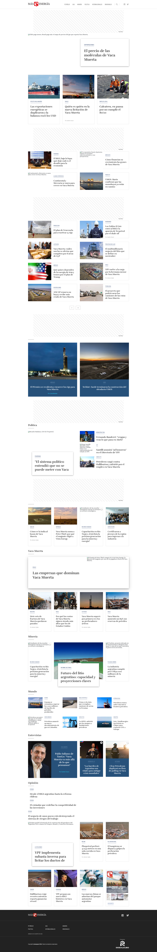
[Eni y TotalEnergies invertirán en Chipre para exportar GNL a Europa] (104, 722)
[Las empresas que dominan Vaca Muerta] (108, 572)
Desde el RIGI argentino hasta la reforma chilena (50, 795)
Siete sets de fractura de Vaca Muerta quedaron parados (38, 620)
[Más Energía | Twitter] (128, 4)
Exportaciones (89, 45)
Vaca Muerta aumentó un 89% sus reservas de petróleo (117, 618)
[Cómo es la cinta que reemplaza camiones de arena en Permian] (70, 702)
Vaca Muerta (64, 747)
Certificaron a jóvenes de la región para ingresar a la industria (117, 535)
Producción (56, 225)
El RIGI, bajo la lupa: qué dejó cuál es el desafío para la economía (63, 162)
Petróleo (67, 4)
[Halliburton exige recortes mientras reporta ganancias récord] (39, 878)
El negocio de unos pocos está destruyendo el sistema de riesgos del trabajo (51, 817)
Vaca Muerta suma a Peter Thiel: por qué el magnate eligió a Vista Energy (65, 535)
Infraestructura (100, 432)
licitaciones (38, 847)
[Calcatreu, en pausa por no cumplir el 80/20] (113, 87)
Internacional (116, 698)
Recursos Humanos (86, 527)
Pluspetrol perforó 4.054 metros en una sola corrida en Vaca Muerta (91, 850)
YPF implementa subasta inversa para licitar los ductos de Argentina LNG (50, 858)
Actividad (84, 611)
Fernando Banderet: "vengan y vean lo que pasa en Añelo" (111, 438)
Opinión (32, 789)
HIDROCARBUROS (48, 717)
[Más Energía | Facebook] (124, 4)
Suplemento (111, 903)
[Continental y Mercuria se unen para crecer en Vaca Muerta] (39, 181)
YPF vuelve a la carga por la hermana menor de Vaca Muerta (115, 272)
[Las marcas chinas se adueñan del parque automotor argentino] (91, 878)
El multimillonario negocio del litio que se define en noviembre (115, 252)
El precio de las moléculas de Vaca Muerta (99, 55)
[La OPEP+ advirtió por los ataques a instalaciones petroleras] (70, 722)
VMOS (104, 382)
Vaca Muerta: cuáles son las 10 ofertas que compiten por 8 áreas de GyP (63, 252)
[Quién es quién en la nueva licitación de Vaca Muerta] (78, 87)
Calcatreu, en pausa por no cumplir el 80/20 (111, 109)
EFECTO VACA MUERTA (36, 101)
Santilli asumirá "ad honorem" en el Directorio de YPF (111, 451)
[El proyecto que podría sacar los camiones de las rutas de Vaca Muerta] (91, 292)
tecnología (108, 286)
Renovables (108, 4)
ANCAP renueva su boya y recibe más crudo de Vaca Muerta (64, 294)
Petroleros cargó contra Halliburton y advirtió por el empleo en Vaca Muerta (110, 464)
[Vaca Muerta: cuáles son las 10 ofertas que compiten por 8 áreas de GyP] (39, 250)
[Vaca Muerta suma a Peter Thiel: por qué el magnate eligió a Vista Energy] (65, 516)
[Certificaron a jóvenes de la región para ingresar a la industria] (117, 516)
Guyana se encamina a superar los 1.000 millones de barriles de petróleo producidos (51, 707)
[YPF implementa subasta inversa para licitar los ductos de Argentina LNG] (52, 840)
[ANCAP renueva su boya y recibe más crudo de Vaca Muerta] (39, 292)
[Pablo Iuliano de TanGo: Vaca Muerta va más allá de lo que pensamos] (39, 759)
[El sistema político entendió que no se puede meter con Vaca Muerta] (52, 449)
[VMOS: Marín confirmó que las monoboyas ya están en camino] (91, 181)
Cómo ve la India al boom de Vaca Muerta (39, 534)
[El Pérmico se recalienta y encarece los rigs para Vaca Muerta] (52, 361)
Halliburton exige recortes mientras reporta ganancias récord (38, 897)
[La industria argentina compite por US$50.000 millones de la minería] (117, 651)
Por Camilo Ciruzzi (69, 120)
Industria (32, 611)
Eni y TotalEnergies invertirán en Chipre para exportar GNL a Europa (120, 725)
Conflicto (98, 457)
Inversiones (108, 221)
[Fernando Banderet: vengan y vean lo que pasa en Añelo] (87, 436)
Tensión (32, 889)
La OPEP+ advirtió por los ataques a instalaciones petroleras (86, 724)
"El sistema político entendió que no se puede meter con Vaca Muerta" (52, 468)
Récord (83, 841)
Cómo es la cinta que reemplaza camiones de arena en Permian (86, 705)
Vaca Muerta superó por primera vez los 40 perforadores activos (91, 620)
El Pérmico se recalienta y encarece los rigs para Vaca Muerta (52, 388)
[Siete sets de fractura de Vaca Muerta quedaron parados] (39, 600)
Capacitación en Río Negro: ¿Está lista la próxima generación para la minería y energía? (91, 536)
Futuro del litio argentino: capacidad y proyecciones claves (78, 677)
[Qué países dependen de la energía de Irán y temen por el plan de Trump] (39, 271)
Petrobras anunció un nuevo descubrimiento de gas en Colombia (51, 724)
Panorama (56, 153)
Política (87, 4)
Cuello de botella (83, 697)
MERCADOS (107, 155)
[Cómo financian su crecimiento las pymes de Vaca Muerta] (91, 160)
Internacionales (97, 4)
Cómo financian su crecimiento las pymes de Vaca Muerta (115, 162)
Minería (79, 4)
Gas (74, 4)
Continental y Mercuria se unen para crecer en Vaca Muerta (64, 183)
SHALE (34, 567)
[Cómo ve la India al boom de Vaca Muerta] (39, 516)
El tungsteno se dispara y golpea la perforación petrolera (116, 850)
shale (66, 101)
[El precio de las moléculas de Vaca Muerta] (78, 52)
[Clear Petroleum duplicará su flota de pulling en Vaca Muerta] (117, 749)
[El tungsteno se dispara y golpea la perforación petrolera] (117, 830)
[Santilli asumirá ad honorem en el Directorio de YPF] (87, 449)
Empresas (58, 527)
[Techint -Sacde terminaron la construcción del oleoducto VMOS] (104, 361)
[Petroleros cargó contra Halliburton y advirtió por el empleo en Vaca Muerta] (87, 461)
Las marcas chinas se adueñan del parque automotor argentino (91, 897)
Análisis (32, 527)
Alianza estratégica (59, 176)
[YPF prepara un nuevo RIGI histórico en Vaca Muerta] (65, 878)
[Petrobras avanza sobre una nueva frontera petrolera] (104, 702)
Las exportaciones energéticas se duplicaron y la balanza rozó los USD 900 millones (43, 112)
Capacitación (111, 527)
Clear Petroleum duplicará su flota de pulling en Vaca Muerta (117, 769)
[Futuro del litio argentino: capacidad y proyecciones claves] (78, 660)
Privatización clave (110, 244)
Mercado (56, 265)
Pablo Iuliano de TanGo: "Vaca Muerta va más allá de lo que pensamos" (64, 759)
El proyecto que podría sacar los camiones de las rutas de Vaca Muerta (115, 294)
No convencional (112, 841)
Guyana (46, 697)
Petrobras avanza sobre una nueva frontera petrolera (120, 705)
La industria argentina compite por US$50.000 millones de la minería (116, 671)
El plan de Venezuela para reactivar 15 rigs (63, 231)
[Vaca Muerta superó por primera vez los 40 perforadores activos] (91, 600)
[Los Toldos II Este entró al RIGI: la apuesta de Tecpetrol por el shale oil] (91, 229)
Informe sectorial (66, 667)
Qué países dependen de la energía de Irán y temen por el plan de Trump (64, 273)
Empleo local (103, 101)
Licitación (56, 244)
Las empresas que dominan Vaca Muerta (56, 575)
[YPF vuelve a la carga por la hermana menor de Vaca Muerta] (91, 271)
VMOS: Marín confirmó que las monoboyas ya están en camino (114, 183)
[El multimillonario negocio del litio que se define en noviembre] (91, 250)
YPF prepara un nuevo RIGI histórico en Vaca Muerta (64, 897)
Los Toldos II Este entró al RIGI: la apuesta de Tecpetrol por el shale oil (115, 230)
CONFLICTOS (81, 717)
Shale (106, 265)
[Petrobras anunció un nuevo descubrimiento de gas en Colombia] (35, 722)
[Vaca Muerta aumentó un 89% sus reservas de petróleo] (117, 600)
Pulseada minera (112, 662)
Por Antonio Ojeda (109, 278)
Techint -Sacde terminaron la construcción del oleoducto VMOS (104, 388)
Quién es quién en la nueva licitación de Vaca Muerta (77, 109)
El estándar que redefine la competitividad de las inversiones (53, 806)
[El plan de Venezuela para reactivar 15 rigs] (39, 229)
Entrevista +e (91, 761)
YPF (97, 445)
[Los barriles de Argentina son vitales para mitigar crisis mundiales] (91, 749)
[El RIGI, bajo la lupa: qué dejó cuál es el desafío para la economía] (39, 160)
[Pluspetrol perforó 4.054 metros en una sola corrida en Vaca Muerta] (91, 830)
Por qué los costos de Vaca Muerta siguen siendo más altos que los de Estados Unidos (64, 621)
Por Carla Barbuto (52, 393)
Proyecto (107, 174)
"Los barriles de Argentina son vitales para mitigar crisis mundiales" (91, 769)
